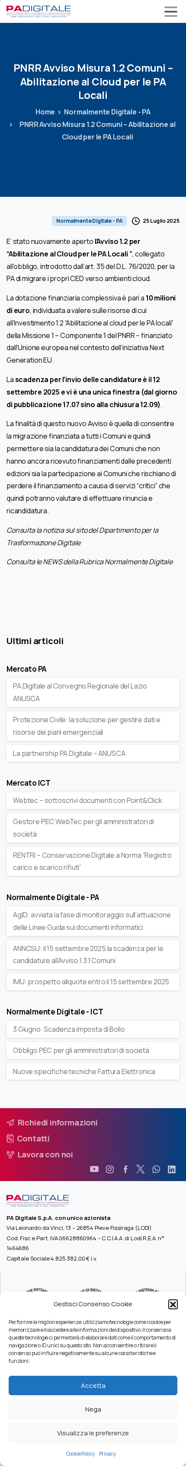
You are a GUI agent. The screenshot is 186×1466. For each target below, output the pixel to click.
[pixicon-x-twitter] (140, 1169)
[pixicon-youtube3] (94, 1169)
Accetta (93, 1385)
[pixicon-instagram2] (110, 1169)
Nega (93, 1409)
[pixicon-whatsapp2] (156, 1169)
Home (45, 112)
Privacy (107, 1453)
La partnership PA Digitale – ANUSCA (69, 753)
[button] (173, 1304)
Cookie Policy (80, 1453)
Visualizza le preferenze (93, 1433)
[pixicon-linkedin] (172, 1169)
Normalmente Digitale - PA (107, 112)
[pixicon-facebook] (125, 1169)
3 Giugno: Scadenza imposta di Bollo (69, 1029)
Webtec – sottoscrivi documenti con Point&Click (87, 800)
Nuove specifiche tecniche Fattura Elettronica (84, 1071)
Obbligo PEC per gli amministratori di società (81, 1050)
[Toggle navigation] (171, 11)
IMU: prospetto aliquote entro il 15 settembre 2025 (91, 981)
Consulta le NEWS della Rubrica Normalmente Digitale (89, 561)
